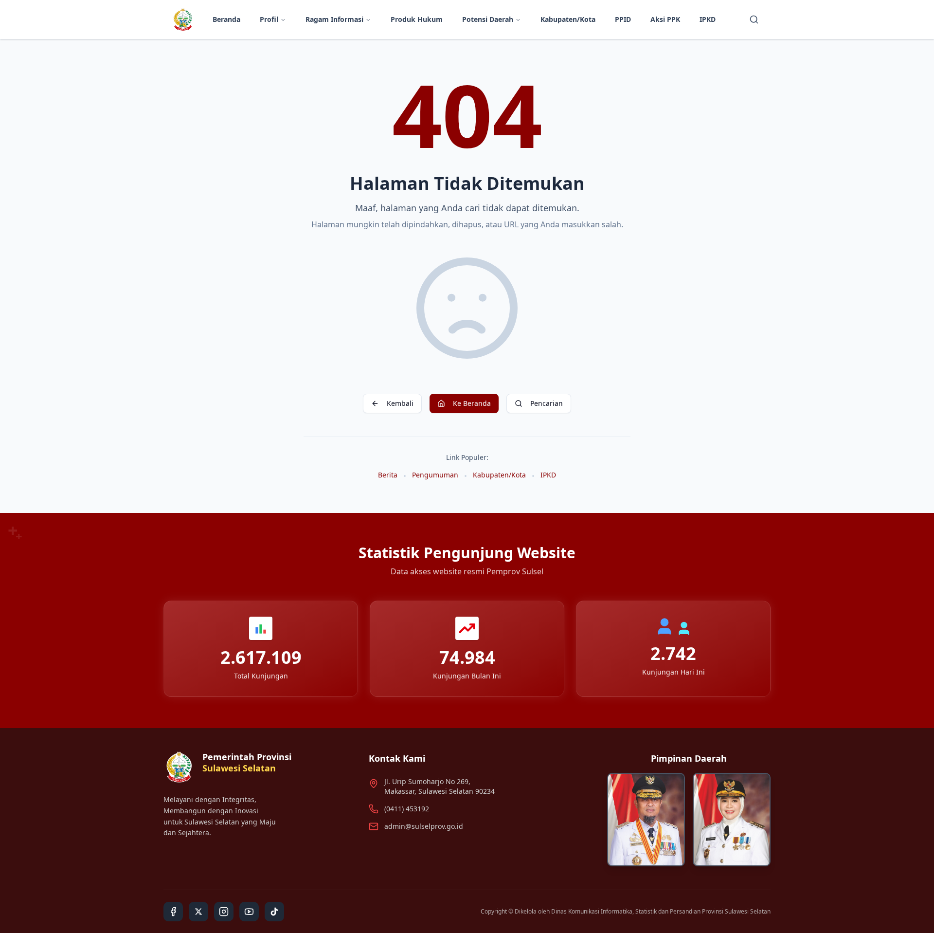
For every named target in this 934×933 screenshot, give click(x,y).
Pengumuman (435, 474)
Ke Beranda (472, 403)
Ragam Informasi (334, 19)
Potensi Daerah (487, 19)
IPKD (708, 19)
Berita (387, 474)
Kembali (400, 403)
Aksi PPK (665, 19)
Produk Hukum (417, 19)
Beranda (226, 19)
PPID (623, 19)
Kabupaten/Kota (567, 19)
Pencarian (546, 403)
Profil (269, 19)
